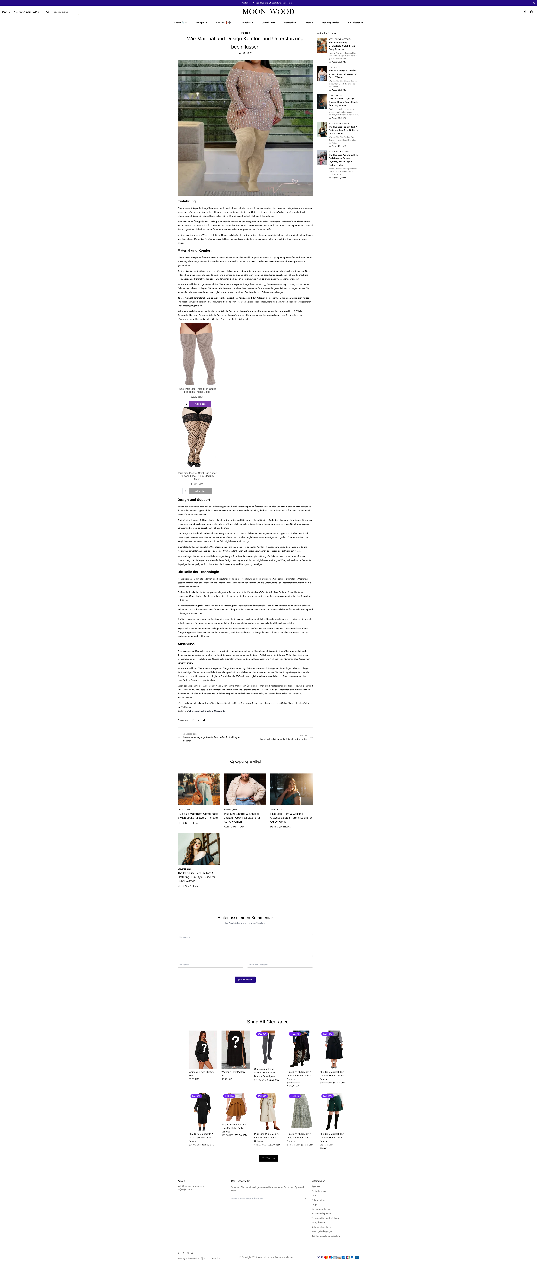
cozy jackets (335, 67)
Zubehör (246, 22)
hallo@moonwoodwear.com (191, 1186)
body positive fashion (339, 123)
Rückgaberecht (318, 1222)
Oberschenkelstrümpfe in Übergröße (206, 711)
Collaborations (318, 1200)
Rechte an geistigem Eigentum (325, 1235)
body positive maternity (340, 39)
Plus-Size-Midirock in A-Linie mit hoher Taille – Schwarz (299, 1075)
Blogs (314, 1204)
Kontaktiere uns (318, 1191)
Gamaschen (290, 22)
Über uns (315, 1186)
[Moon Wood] (268, 12)
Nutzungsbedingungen (321, 1231)
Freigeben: (183, 720)
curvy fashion (335, 95)
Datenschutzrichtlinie (321, 1227)
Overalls (309, 22)
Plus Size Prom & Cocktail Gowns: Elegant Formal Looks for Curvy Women (291, 817)
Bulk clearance (355, 22)
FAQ (313, 1195)
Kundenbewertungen (320, 1209)
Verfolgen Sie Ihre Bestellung (325, 1218)
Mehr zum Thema (188, 822)
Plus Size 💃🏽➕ (223, 22)
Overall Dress (268, 22)
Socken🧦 (179, 22)
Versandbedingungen (321, 1213)
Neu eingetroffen (330, 22)
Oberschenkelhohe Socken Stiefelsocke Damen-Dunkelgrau (265, 1072)
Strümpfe (200, 22)
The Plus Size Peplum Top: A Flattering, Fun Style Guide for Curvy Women (196, 877)
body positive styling (338, 151)
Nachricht (245, 33)
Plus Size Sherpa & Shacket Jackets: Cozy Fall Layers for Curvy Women (242, 817)
